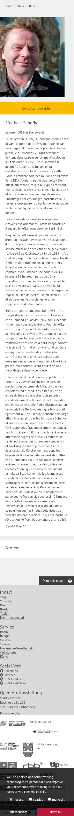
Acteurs (20, 6)
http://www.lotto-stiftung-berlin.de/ (9, 746)
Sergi (3, 597)
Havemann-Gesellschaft (17, 648)
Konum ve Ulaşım (12, 713)
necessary (20, 799)
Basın (4, 632)
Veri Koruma (8, 652)
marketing (58, 799)
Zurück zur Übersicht (36, 108)
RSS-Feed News (16, 683)
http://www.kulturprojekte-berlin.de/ (9, 765)
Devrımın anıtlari (12, 617)
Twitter (10, 675)
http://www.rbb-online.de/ (33, 765)
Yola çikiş (6, 601)
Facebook (11, 671)
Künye (4, 656)
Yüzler (4, 613)
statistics (39, 799)
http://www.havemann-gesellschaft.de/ (13, 723)
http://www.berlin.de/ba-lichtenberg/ (28, 747)
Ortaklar (6, 640)
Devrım (5, 605)
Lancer (9, 6)
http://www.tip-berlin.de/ (59, 765)
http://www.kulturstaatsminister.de (45, 730)
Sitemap (5, 644)
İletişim (5, 636)
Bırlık (4, 609)
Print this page (53, 580)
